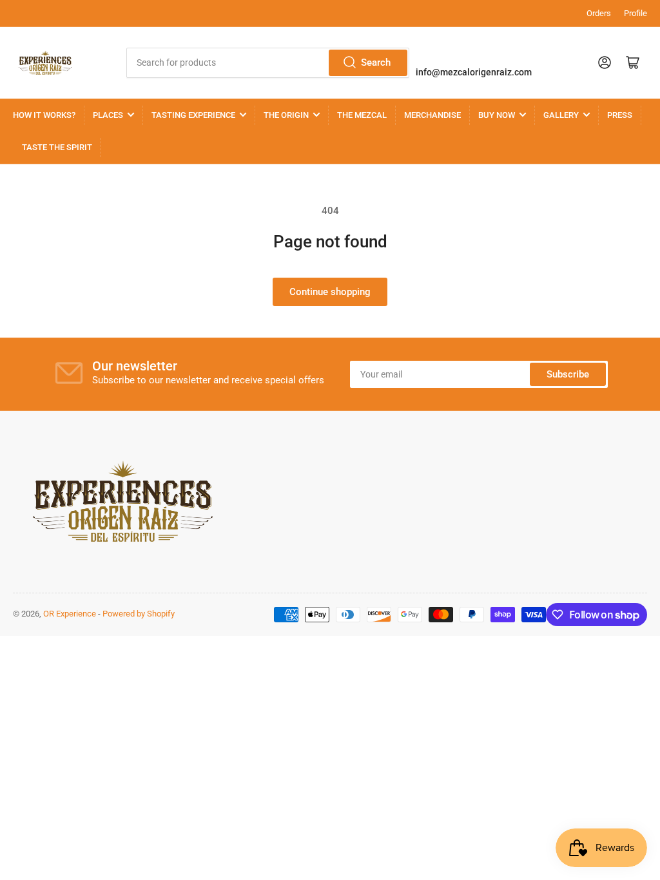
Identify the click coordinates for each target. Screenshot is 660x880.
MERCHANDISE (432, 115)
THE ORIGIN (286, 115)
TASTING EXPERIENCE (193, 115)
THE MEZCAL (362, 115)
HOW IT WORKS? (44, 115)
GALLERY (561, 115)
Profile (635, 13)
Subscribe (568, 374)
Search (376, 62)
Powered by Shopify (138, 613)
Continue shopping (330, 292)
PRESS (619, 115)
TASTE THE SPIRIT (57, 147)
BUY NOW (496, 115)
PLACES (108, 115)
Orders (599, 13)
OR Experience (69, 613)
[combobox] (267, 63)
